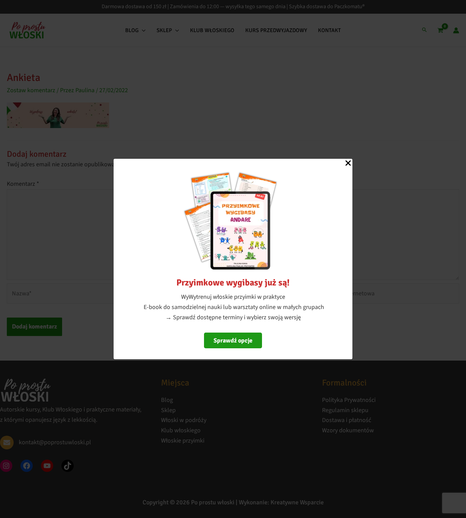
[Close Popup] (348, 163)
